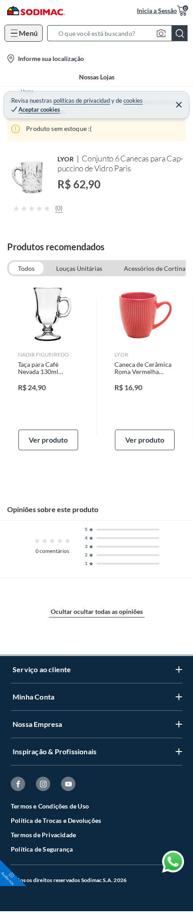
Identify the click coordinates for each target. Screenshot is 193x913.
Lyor (65, 159)
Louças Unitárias (79, 268)
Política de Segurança (42, 849)
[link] (48, 366)
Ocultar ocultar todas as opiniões (97, 611)
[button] (120, 33)
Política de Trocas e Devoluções (56, 820)
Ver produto (48, 439)
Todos (26, 268)
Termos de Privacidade (43, 835)
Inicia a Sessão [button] (157, 10)
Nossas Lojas (96, 77)
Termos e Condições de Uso (50, 806)
